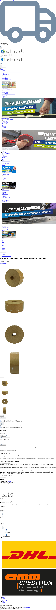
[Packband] (9, 87)
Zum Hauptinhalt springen (4, 0)
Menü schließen (4, 67)
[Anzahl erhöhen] (6, 435)
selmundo (9, 481)
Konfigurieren (9, 608)
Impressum (3, 602)
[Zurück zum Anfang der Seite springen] (1, 606)
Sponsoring (3, 598)
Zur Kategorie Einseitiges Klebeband (7, 89)
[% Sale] (9, 237)
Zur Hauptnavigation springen (17, 0)
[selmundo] (28, 261)
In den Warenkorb (3, 436)
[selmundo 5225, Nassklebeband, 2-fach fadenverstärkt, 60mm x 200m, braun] (14, 278)
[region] (28, 346)
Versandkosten (15, 603)
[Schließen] (0, 609)
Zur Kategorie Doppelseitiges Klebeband (7, 119)
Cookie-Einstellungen (5, 599)
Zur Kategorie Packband (5, 74)
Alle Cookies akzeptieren (15, 608)
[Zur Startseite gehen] (12, 62)
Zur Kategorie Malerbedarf (6, 161)
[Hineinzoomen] (5, 418)
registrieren (3, 70)
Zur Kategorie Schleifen (5, 174)
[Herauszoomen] (1, 418)
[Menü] (1, 48)
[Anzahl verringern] (1, 435)
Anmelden (1, 69)
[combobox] (4, 55)
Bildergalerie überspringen (4, 263)
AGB (3, 601)
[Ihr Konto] (1, 66)
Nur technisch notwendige (4, 608)
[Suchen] (9, 55)
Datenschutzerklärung (5, 600)
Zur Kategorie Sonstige (5, 190)
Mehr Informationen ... (27, 607)
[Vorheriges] (1, 377)
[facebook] (2, 513)
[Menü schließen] (2, 75)
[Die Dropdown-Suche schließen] (11, 55)
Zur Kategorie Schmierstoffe (6, 153)
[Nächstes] (3, 377)
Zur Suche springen (10, 0)
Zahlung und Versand (5, 596)
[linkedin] (2, 516)
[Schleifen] (9, 188)
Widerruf (3, 597)
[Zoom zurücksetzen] (3, 418)
